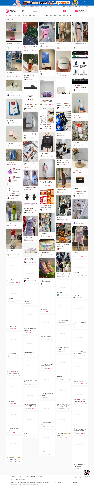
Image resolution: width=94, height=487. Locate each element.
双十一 (51, 482)
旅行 (60, 15)
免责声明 (33, 476)
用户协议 (18, 479)
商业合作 (26, 476)
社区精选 (8, 15)
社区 (28, 6)
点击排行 (10, 6)
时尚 (15, 15)
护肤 (23, 15)
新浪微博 (76, 477)
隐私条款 (23, 479)
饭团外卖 (45, 6)
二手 (41, 6)
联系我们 (70, 6)
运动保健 (46, 15)
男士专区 (69, 15)
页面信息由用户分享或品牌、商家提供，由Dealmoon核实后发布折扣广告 (24, 484)
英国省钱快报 (26, 482)
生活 (34, 15)
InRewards (69, 482)
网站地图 (12, 479)
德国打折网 (39, 482)
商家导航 (37, 6)
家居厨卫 (28, 15)
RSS (80, 477)
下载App (76, 6)
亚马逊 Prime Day (61, 482)
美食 (51, 15)
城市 (64, 15)
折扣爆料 (32, 6)
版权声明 (40, 476)
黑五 (55, 482)
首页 (6, 6)
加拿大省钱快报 (18, 482)
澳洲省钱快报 (46, 482)
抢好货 (15, 6)
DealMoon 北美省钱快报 (12, 10)
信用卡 (19, 6)
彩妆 (19, 15)
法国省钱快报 (33, 482)
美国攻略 (24, 6)
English (82, 6)
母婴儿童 (39, 15)
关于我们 (13, 476)
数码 (55, 15)
